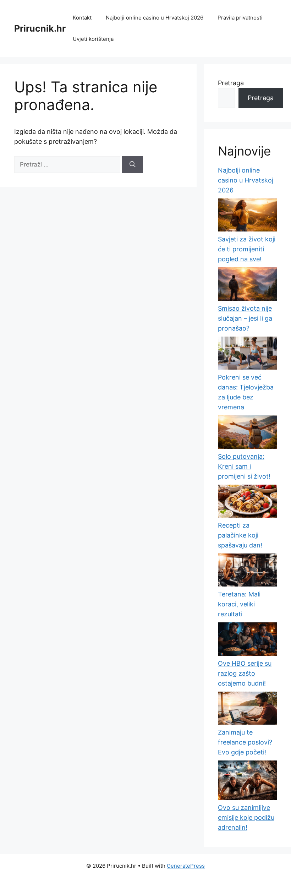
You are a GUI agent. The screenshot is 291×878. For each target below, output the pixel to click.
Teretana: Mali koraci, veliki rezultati (239, 604)
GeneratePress (186, 865)
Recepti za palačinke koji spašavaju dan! (240, 535)
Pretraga (231, 83)
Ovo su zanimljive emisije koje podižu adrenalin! (246, 817)
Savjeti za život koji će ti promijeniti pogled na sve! (246, 249)
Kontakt (82, 17)
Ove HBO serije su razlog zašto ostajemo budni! (244, 673)
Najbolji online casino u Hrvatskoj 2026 (154, 17)
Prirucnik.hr (40, 28)
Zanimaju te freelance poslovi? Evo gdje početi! (245, 742)
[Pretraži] (132, 164)
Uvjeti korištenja (93, 39)
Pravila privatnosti (240, 17)
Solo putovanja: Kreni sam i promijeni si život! (244, 466)
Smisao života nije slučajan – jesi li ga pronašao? (245, 318)
